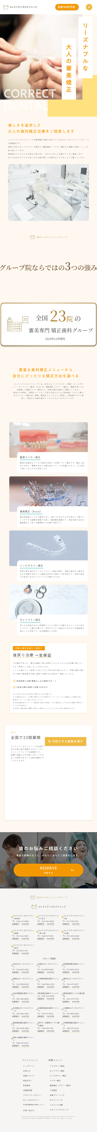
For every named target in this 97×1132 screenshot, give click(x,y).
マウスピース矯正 (57, 1066)
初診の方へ (27, 1080)
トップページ (28, 1066)
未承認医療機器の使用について (33, 1104)
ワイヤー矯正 (55, 1080)
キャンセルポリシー (31, 1100)
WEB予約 (25, 924)
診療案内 (15, 924)
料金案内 (27, 1085)
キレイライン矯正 (57, 1071)
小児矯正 (53, 1090)
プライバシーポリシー (32, 1095)
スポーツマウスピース (59, 1109)
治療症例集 (27, 1090)
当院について (28, 1075)
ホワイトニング (56, 1100)
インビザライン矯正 (58, 1075)
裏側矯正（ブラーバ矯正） (61, 1085)
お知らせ (27, 1071)
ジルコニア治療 (56, 1105)
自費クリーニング (57, 1095)
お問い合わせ (28, 1110)
